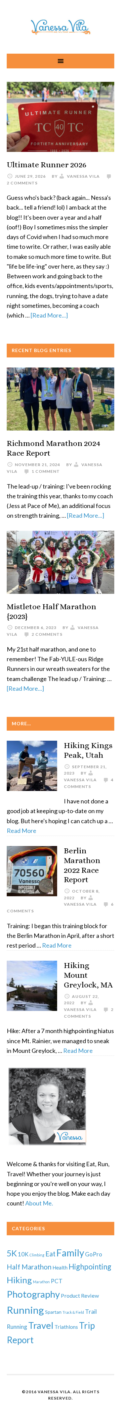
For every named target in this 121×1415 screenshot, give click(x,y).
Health (60, 1267)
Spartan (53, 1312)
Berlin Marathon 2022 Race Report (82, 865)
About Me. (39, 1203)
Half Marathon (29, 1267)
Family (70, 1252)
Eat (50, 1254)
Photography (33, 1294)
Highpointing (90, 1266)
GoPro (93, 1254)
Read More (21, 830)
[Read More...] (49, 315)
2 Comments (22, 182)
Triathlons (66, 1327)
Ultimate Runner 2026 (46, 164)
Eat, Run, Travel (60, 26)
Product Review (80, 1295)
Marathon (41, 1282)
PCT (57, 1281)
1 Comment (46, 471)
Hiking (19, 1280)
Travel (40, 1325)
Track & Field (73, 1312)
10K (23, 1254)
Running (25, 1310)
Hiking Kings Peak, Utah (88, 750)
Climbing (37, 1255)
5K (12, 1253)
